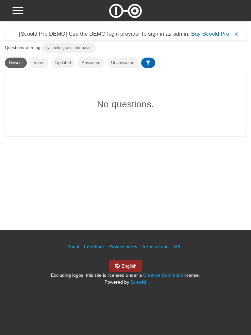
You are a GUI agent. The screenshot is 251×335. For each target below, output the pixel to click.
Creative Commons (163, 275)
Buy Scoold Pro (210, 34)
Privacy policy (123, 246)
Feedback (94, 246)
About (73, 246)
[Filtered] (148, 63)
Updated (63, 62)
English (128, 266)
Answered (91, 62)
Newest (16, 62)
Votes (39, 62)
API (176, 246)
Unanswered (122, 62)
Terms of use (155, 246)
